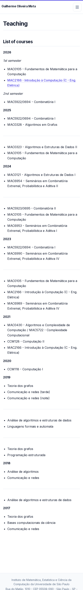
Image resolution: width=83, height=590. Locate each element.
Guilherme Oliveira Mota (19, 6)
